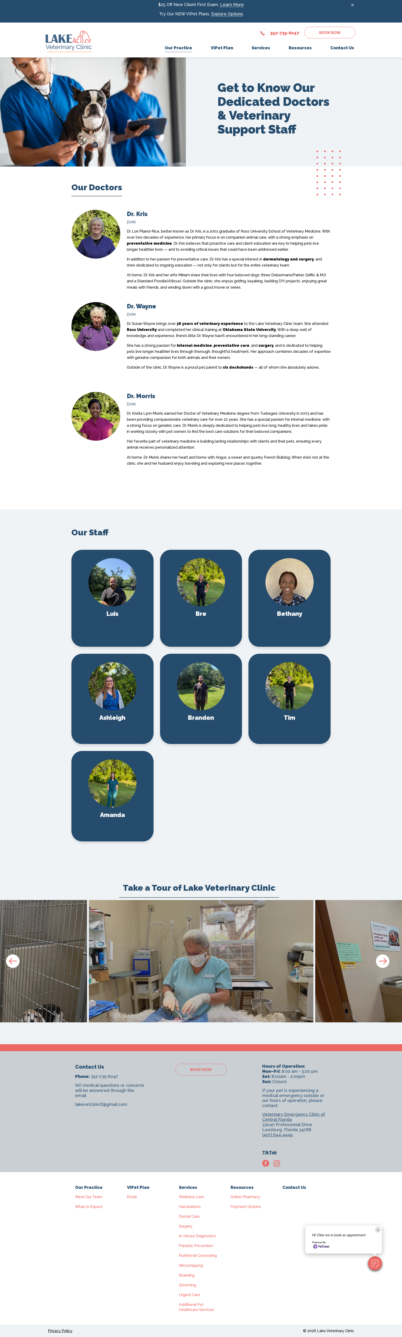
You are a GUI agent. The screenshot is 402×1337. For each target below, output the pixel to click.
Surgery (185, 1226)
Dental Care (189, 1216)
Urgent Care (189, 1295)
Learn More (232, 4)
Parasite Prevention (196, 1246)
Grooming (187, 1285)
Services (188, 1187)
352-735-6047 (104, 1076)
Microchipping (191, 1265)
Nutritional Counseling (198, 1255)
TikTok (269, 1152)
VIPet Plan (138, 1187)
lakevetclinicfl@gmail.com (101, 1104)
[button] (375, 1263)
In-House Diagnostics (197, 1236)
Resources (242, 1187)
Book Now (329, 32)
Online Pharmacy (245, 1197)
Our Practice (89, 1187)
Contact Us (294, 1187)
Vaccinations (190, 1206)
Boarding (186, 1275)
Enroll (132, 1197)
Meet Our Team (88, 1197)
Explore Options (227, 13)
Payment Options (246, 1206)
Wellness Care (191, 1197)
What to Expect (89, 1206)
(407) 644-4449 (277, 1134)
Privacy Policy (60, 1331)
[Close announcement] (352, 5)
